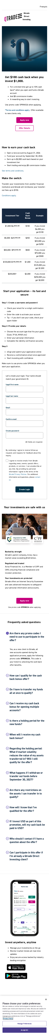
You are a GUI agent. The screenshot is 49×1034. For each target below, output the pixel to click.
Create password (12, 431)
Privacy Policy (8, 1018)
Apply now (24, 120)
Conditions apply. (9, 195)
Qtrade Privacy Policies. (18, 474)
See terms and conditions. (13, 170)
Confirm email (11, 419)
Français (43, 6)
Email (8, 407)
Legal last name (12, 396)
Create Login (24, 489)
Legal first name (12, 384)
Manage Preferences (24, 1024)
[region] (24, 1015)
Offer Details (24, 128)
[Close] (46, 999)
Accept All (24, 1030)
